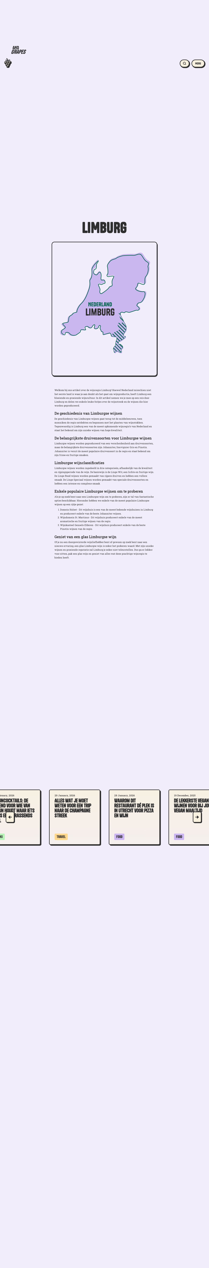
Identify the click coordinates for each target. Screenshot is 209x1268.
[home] (15, 63)
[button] (198, 63)
